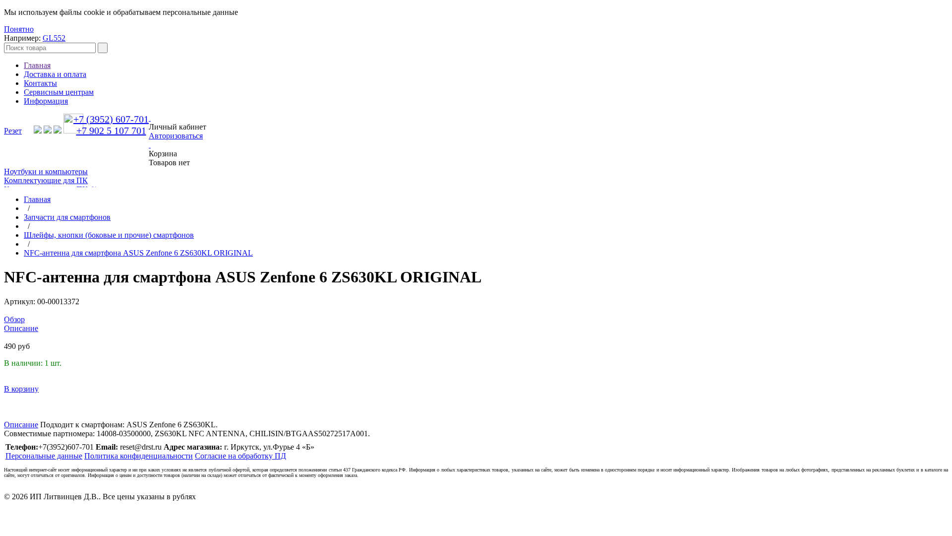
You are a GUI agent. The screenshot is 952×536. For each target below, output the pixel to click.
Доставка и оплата (55, 74)
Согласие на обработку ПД (240, 456)
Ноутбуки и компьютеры (46, 171)
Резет (13, 131)
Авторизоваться (176, 136)
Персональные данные (43, 456)
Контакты (40, 83)
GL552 (54, 38)
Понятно (19, 29)
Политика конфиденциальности (138, 456)
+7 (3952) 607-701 (111, 119)
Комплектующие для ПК (46, 180)
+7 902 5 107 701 (111, 130)
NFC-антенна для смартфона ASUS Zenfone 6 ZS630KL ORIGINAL (138, 253)
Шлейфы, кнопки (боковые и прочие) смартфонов (109, 235)
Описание (21, 424)
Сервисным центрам (59, 92)
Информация (46, 101)
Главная (37, 65)
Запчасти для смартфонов (67, 217)
